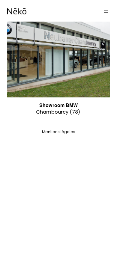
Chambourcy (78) (58, 112)
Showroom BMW (58, 105)
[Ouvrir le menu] (106, 10)
